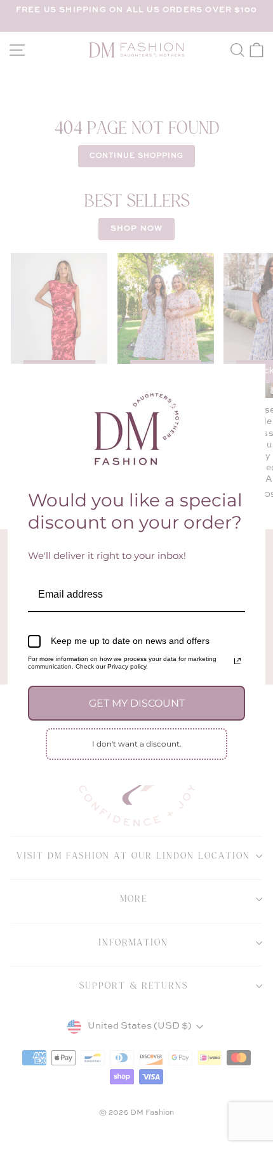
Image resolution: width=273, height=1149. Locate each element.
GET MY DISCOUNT (137, 703)
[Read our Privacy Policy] (237, 661)
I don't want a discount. (137, 743)
